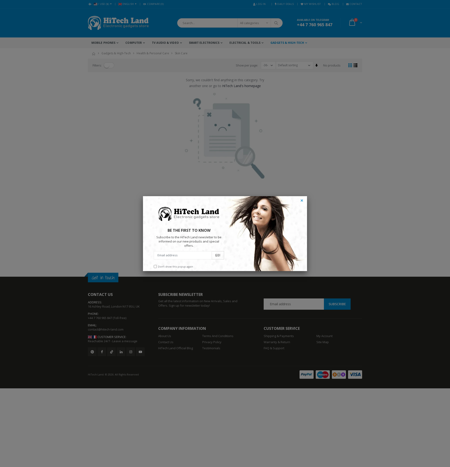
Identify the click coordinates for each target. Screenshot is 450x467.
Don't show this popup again (175, 266)
